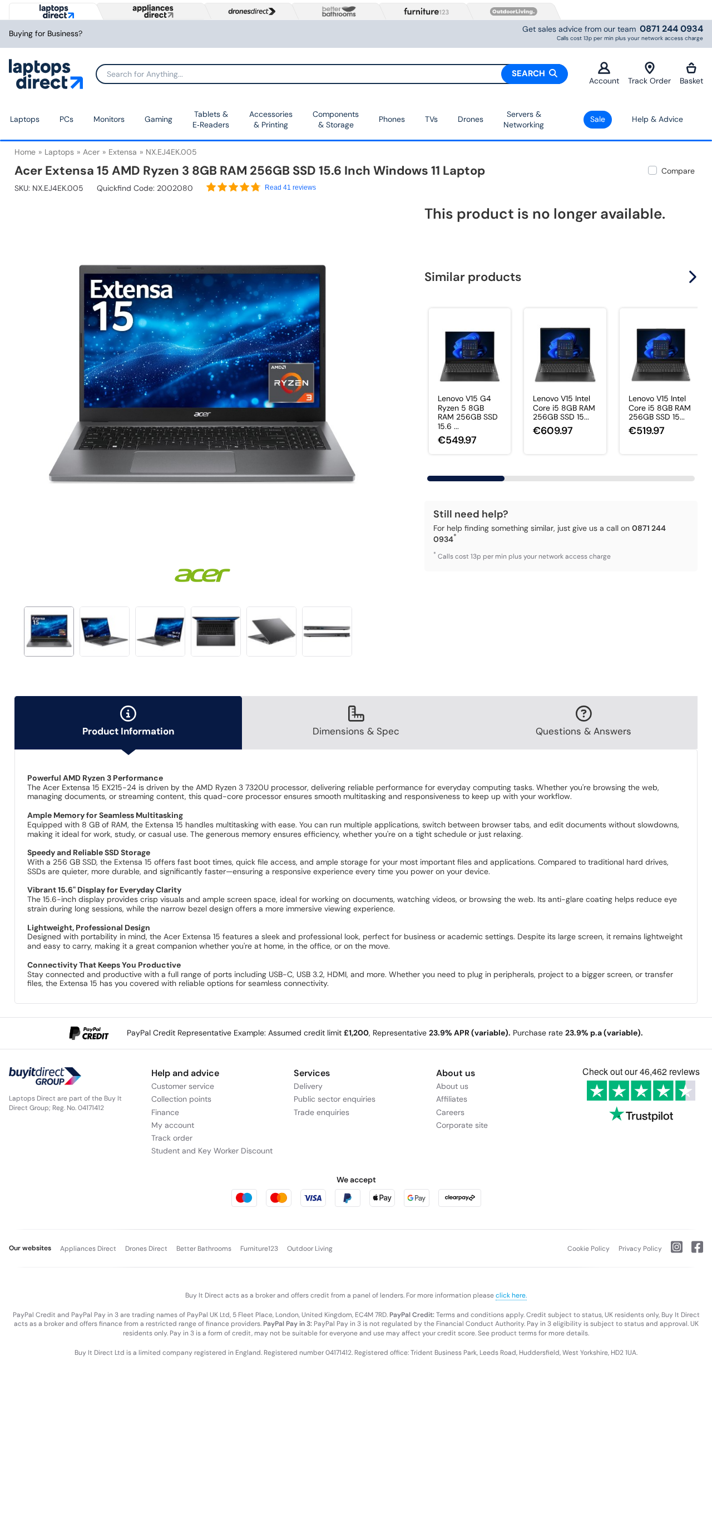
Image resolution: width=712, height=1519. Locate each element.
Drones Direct (146, 1248)
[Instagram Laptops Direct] (672, 1251)
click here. (511, 1295)
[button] (382, 371)
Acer (91, 152)
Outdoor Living (310, 1248)
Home (25, 152)
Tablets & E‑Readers (210, 119)
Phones (392, 119)
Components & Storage (336, 119)
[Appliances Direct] (151, 11)
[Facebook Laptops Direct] (693, 1251)
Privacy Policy (640, 1248)
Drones (470, 119)
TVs (431, 119)
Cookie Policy (588, 1248)
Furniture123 (259, 1248)
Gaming (158, 119)
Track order (171, 1138)
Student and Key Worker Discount (212, 1151)
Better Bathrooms (203, 1248)
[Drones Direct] (249, 12)
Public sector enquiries (334, 1099)
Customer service (182, 1086)
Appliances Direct (88, 1248)
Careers (450, 1112)
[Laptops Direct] (54, 11)
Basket (691, 81)
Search (529, 73)
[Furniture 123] (423, 11)
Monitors (109, 119)
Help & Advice (657, 119)
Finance (165, 1112)
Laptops (24, 119)
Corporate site (462, 1125)
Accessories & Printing (271, 119)
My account (172, 1125)
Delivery (308, 1086)
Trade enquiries (321, 1112)
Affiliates (451, 1099)
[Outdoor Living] (511, 11)
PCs (66, 119)
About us (452, 1086)
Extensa (122, 152)
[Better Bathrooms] (336, 11)
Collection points (181, 1099)
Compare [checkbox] (678, 171)
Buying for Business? (45, 33)
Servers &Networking (523, 119)
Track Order (649, 81)
